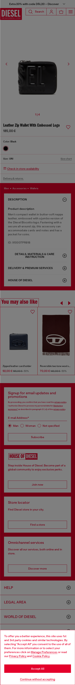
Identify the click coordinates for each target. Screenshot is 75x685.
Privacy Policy (17, 656)
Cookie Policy (41, 656)
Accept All (37, 668)
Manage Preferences (44, 652)
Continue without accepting (37, 679)
